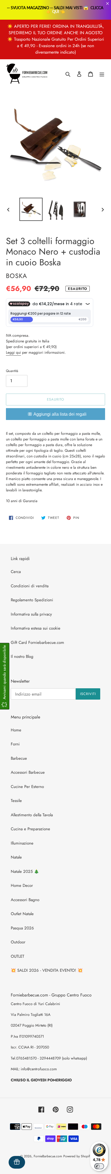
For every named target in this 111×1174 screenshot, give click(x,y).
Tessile (16, 801)
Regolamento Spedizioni (32, 600)
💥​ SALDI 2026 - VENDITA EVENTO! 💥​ (47, 970)
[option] (31, 209)
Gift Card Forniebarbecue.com (37, 642)
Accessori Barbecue (28, 772)
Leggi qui (13, 352)
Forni (15, 744)
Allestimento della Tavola (32, 815)
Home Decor (22, 885)
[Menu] (101, 74)
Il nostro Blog (22, 656)
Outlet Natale (22, 914)
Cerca (16, 572)
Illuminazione (22, 843)
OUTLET (17, 956)
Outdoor (18, 942)
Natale (16, 857)
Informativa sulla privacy (31, 614)
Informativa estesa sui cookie (35, 628)
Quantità (12, 370)
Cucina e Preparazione (30, 829)
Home (16, 730)
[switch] (99, 1166)
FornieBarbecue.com (48, 1156)
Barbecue (19, 758)
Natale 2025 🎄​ (25, 871)
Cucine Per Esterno (27, 787)
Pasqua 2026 (22, 928)
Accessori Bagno (25, 900)
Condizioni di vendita (29, 586)
